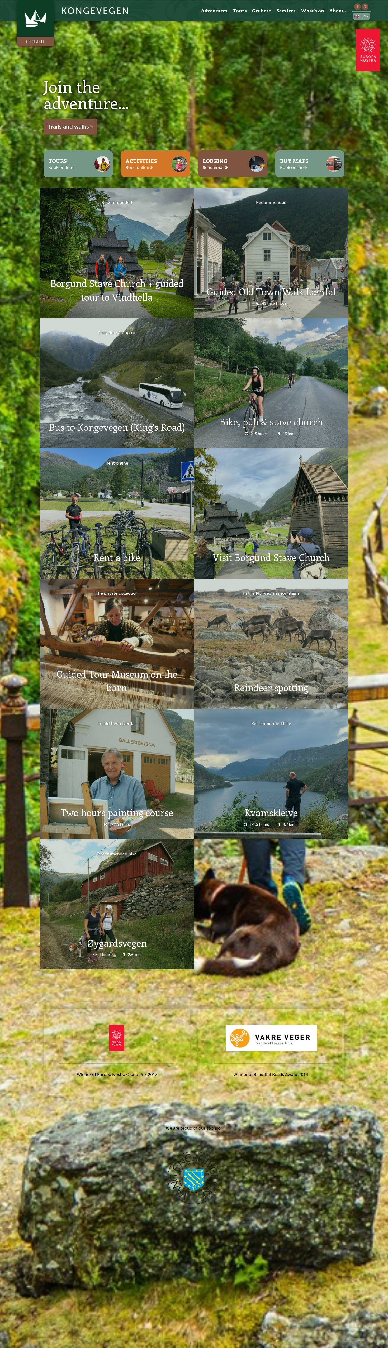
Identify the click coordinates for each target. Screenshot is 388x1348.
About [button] (336, 10)
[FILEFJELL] (70, 10)
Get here (261, 10)
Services (286, 10)
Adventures (214, 10)
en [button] (364, 16)
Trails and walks (69, 126)
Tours (240, 10)
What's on (312, 10)
